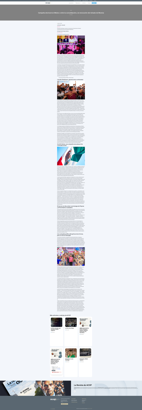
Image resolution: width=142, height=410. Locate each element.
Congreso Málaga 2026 (85, 0)
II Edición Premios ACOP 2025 (77, 0)
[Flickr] (48, 0)
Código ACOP (75, 400)
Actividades (91, 0)
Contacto (95, 0)
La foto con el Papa (69, 328)
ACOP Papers (83, 400)
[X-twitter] (45, 0)
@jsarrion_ (59, 26)
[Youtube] (49, 0)
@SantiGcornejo (59, 32)
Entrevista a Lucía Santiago (69, 359)
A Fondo (71, 14)
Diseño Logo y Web (90, 408)
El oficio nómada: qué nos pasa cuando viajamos (56, 329)
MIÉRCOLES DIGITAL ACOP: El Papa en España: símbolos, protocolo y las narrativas (84, 330)
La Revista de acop (74, 402)
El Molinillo (83, 401)
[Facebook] (46, 0)
